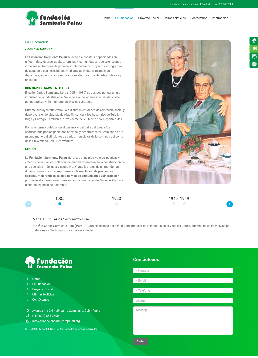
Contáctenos (40, 299)
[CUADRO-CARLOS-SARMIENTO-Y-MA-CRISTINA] (183, 39)
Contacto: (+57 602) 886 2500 (217, 4)
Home (36, 279)
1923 (116, 198)
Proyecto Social (42, 289)
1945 (173, 198)
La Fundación (41, 284)
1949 (184, 198)
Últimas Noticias (43, 294)
